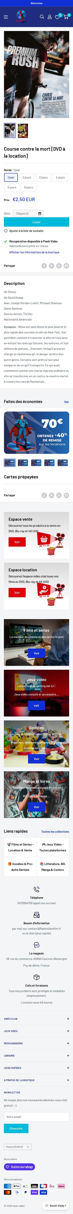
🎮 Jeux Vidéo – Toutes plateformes (52, 847)
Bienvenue (36, 3)
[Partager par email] (66, 266)
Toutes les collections (55, 831)
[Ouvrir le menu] (6, 17)
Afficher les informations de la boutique (34, 252)
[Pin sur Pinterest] (51, 266)
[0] (65, 16)
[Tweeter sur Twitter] (59, 266)
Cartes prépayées (21, 476)
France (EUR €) (14, 1146)
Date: (7, 213)
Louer (37, 222)
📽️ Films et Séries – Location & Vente (20, 847)
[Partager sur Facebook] (44, 266)
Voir (66, 402)
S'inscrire (16, 1128)
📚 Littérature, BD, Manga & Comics (53, 866)
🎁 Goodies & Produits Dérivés (20, 866)
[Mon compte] (50, 17)
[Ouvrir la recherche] (42, 17)
